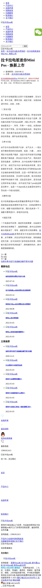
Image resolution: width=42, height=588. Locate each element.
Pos (15, 78)
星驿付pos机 (16, 563)
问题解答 (9, 13)
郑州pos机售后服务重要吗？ (15, 332)
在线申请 (9, 8)
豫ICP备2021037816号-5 (27, 578)
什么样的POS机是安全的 (14, 365)
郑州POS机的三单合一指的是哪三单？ (18, 407)
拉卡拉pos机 (26, 563)
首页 (7, 3)
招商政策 (9, 10)
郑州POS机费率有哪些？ (14, 379)
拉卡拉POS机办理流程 (16, 51)
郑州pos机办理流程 (12, 318)
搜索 (25, 46)
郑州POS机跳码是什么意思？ (15, 393)
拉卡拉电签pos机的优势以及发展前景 (18, 290)
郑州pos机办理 (20, 565)
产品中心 (9, 5)
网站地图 (16, 580)
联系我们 (9, 15)
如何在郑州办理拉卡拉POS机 (15, 276)
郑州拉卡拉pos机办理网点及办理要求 (18, 304)
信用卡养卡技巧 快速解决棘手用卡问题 (17, 261)
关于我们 (9, 18)
